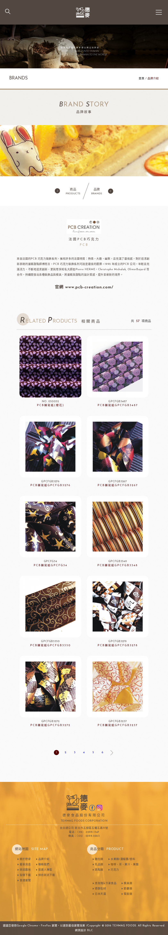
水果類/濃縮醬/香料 (123, 859)
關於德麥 (25, 859)
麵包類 (99, 859)
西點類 (99, 869)
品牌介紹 (44, 859)
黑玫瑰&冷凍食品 (105, 883)
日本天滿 (100, 894)
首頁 (141, 78)
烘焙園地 (25, 869)
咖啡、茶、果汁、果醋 (125, 864)
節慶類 (128, 888)
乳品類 (99, 864)
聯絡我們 (44, 864)
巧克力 (115, 869)
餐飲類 (128, 894)
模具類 (128, 883)
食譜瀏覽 (25, 880)
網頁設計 (80, 930)
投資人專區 (45, 869)
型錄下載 (25, 875)
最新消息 (25, 864)
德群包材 (100, 888)
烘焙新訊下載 (46, 875)
